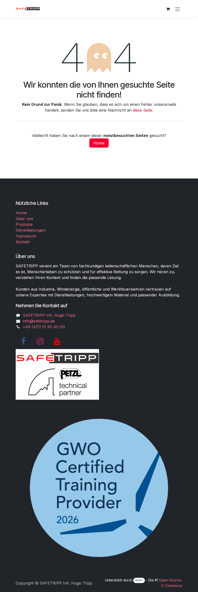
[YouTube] (56, 341)
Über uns (24, 218)
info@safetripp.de (39, 321)
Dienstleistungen (31, 230)
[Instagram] (40, 341)
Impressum (26, 236)
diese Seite (142, 110)
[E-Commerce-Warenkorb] (168, 9)
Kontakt (23, 241)
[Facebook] (23, 341)
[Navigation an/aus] (177, 9)
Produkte (24, 224)
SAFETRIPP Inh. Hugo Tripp (49, 315)
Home (99, 143)
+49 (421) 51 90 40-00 (44, 326)
